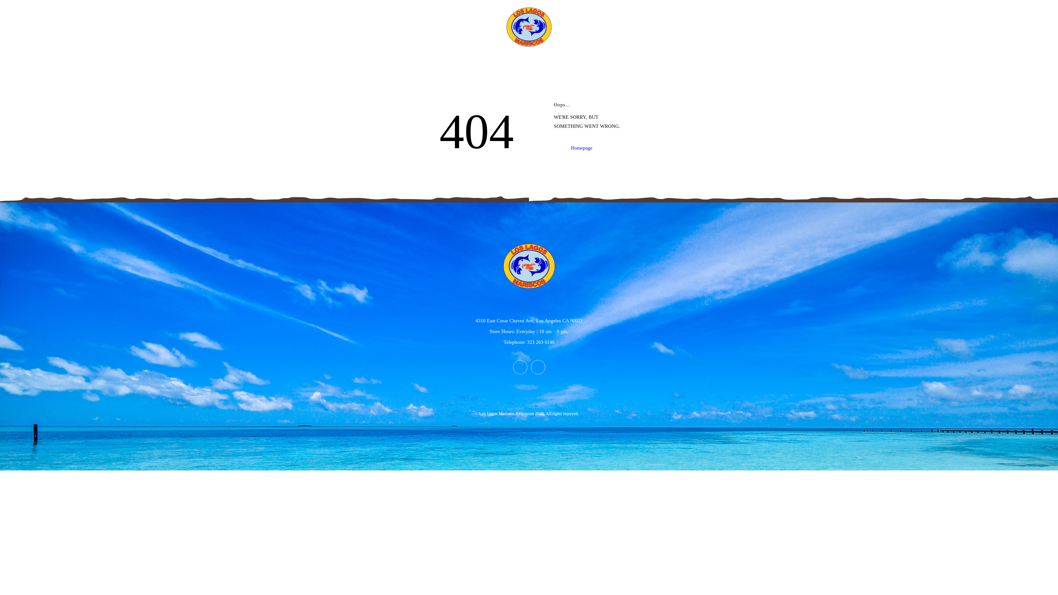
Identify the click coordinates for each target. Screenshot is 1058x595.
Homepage (581, 148)
